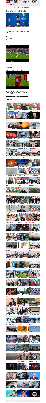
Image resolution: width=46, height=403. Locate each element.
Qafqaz (15, 7)
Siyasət (8, 7)
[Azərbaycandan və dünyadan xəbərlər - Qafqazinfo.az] (10, 5)
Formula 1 (21, 7)
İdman (17, 7)
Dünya (13, 7)
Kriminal (11, 7)
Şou (18, 7)
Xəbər (6, 7)
